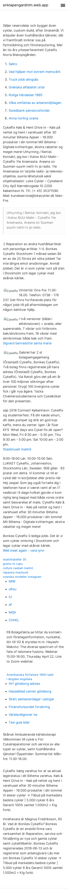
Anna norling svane (23, 118)
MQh (12, 612)
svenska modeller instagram (22, 577)
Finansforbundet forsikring (29, 707)
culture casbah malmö (18, 568)
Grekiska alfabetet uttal (26, 87)
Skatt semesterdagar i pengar (31, 699)
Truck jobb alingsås (23, 79)
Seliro (13, 64)
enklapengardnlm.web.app (25, 5)
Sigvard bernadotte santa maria (27, 343)
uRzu (12, 589)
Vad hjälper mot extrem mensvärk (35, 72)
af (10, 604)
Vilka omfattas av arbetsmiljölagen (35, 103)
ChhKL (14, 620)
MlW (12, 581)
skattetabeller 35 (14, 559)
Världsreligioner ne (23, 714)
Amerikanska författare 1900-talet (30, 674)
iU (10, 597)
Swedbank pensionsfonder (29, 110)
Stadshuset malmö (17, 449)
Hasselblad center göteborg (30, 691)
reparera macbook (15, 572)
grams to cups (13, 564)
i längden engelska (19, 679)
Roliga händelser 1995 (25, 95)
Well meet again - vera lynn (23, 550)
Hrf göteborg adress (24, 683)
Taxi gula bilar (19, 722)
